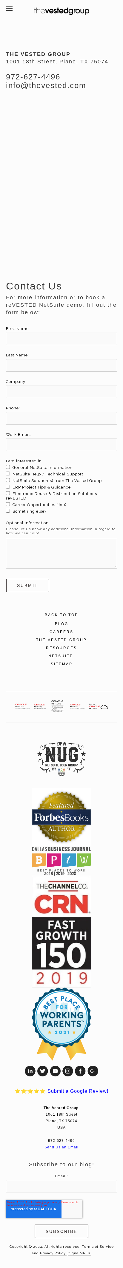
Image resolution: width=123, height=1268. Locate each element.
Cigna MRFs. (79, 1253)
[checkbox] (61, 489)
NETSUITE (61, 656)
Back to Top (61, 615)
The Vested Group (61, 640)
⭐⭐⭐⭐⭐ (61, 1091)
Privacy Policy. (53, 1253)
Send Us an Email (61, 1147)
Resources (61, 648)
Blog (61, 624)
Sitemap (62, 664)
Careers (61, 632)
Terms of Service (98, 1246)
